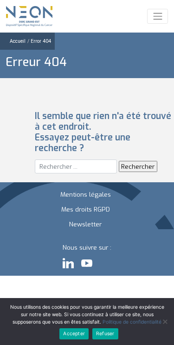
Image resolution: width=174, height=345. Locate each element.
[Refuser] (164, 321)
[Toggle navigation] (157, 16)
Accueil (18, 41)
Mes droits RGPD (85, 209)
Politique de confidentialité (132, 322)
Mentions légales (85, 194)
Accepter (74, 334)
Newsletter (85, 224)
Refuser (105, 334)
